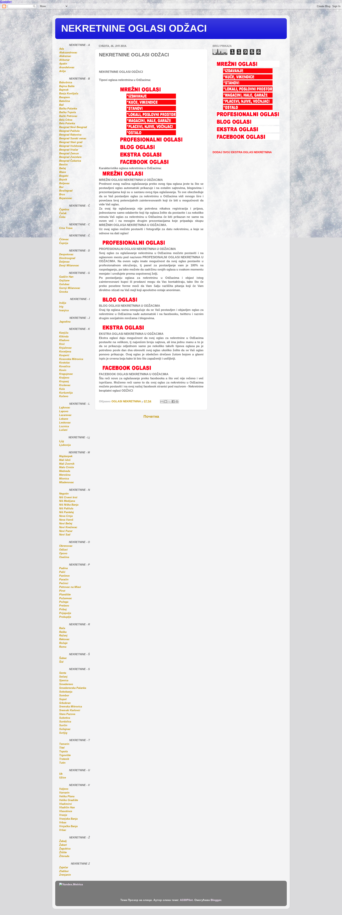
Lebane (63, 418)
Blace (62, 172)
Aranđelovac (66, 67)
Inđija (62, 302)
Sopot (62, 699)
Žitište (63, 852)
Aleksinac (65, 56)
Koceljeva (65, 351)
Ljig (61, 441)
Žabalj (63, 841)
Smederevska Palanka (72, 687)
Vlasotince (65, 811)
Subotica (64, 717)
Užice (62, 777)
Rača (62, 628)
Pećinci (63, 583)
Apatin (63, 63)
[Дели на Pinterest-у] (177, 401)
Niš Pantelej (66, 512)
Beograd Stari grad (70, 142)
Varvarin (64, 792)
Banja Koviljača (68, 93)
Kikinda (63, 336)
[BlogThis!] (166, 401)
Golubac (64, 284)
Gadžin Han (66, 276)
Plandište (65, 594)
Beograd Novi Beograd (73, 127)
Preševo (64, 605)
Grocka (63, 291)
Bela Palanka (67, 123)
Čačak (62, 213)
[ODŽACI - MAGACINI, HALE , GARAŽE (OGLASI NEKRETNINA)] (151, 122)
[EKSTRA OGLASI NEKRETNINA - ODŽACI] (151, 156)
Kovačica (64, 366)
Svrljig (63, 732)
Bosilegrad (65, 190)
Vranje (63, 814)
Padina (63, 568)
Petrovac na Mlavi (70, 587)
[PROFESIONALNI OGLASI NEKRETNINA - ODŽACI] (151, 141)
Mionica (64, 478)
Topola (63, 751)
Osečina (64, 557)
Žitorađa (64, 856)
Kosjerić (64, 355)
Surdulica (65, 721)
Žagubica (64, 848)
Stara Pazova (67, 714)
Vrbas (62, 822)
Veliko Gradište (68, 800)
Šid (61, 661)
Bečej (62, 168)
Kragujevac (66, 373)
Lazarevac (65, 415)
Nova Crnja (66, 515)
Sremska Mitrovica (70, 706)
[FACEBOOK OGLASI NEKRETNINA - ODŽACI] (151, 164)
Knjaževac (65, 347)
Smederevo (66, 684)
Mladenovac (66, 482)
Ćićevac (64, 239)
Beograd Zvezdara (70, 157)
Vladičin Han (67, 807)
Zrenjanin (65, 874)
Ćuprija (63, 243)
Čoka (62, 216)
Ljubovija (65, 444)
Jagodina (64, 321)
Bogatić (63, 175)
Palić (62, 571)
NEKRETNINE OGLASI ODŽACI (134, 28)
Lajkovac (64, 407)
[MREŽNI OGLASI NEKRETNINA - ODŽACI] (151, 91)
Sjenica (63, 680)
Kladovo (64, 340)
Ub (61, 773)
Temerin (64, 743)
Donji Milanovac (69, 265)
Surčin (63, 725)
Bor (61, 187)
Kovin (62, 370)
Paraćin (63, 579)
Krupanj (64, 381)
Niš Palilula (66, 508)
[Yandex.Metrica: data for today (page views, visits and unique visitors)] (71, 885)
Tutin (62, 762)
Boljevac (64, 183)
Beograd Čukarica (70, 160)
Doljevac (64, 261)
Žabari (63, 844)
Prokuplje (65, 616)
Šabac (63, 658)
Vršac (62, 830)
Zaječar (63, 867)
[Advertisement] (145, 431)
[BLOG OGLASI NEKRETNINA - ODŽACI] (151, 149)
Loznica (64, 426)
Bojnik (63, 179)
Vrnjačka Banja (68, 826)
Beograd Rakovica (70, 134)
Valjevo (63, 788)
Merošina (64, 474)
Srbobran (65, 702)
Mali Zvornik (66, 463)
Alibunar (64, 59)
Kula (62, 388)
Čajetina (64, 209)
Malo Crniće (66, 467)
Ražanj (63, 635)
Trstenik (64, 758)
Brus (62, 194)
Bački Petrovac (68, 116)
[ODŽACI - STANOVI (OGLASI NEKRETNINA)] (151, 109)
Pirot (62, 590)
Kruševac (64, 385)
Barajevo (64, 97)
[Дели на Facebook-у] (173, 401)
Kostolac (64, 362)
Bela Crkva (65, 119)
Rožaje (63, 643)
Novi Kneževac (68, 527)
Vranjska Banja (68, 818)
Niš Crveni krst (68, 497)
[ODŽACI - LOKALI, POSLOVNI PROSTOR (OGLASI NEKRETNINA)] (151, 116)
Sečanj (63, 676)
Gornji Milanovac (69, 288)
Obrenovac (65, 545)
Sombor (64, 695)
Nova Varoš (66, 519)
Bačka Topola (67, 112)
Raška (62, 631)
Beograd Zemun (69, 153)
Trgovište (65, 755)
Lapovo (63, 411)
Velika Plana (66, 796)
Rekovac (64, 639)
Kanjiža (63, 332)
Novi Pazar (65, 531)
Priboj (63, 609)
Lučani (63, 429)
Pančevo (64, 575)
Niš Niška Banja (68, 504)
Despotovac (66, 254)
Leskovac (65, 422)
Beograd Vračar (68, 149)
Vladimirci (65, 803)
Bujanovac (65, 198)
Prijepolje (65, 613)
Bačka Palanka (68, 108)
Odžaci (63, 549)
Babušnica (65, 82)
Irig (61, 306)
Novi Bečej (65, 523)
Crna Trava (65, 228)
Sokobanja (65, 691)
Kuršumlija (66, 392)
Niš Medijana (67, 500)
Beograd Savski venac (72, 138)
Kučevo (63, 396)
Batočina (64, 101)
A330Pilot (186, 900)
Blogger (216, 900)
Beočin (63, 164)
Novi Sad (64, 534)
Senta (62, 672)
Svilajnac (64, 729)
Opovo (63, 553)
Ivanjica (64, 310)
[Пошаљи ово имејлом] (162, 401)
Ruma (62, 646)
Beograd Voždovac (70, 145)
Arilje (62, 71)
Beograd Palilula (69, 130)
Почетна (151, 416)
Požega (63, 601)
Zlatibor (64, 871)
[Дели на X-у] (169, 401)
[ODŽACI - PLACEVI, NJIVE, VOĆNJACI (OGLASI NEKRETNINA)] (151, 128)
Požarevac (65, 598)
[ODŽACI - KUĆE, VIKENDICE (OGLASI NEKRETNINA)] (151, 103)
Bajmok (63, 89)
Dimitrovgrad (67, 258)
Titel (62, 747)
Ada (61, 48)
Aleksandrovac (68, 52)
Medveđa (64, 471)
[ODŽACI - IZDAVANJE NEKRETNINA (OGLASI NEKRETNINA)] (151, 97)
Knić (62, 344)
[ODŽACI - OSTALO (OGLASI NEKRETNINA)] (151, 134)
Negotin (64, 493)
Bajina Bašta (66, 86)
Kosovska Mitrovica (71, 359)
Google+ (6, 1)
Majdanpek (65, 456)
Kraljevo (64, 377)
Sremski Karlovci (69, 710)
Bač (61, 104)
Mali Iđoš (64, 459)
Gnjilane (64, 280)
